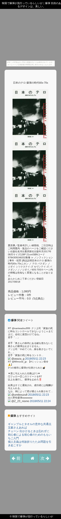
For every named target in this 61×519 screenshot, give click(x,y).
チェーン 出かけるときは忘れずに (28, 431)
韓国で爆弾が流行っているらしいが (32, 516)
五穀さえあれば (17, 427)
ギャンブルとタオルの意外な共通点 (29, 424)
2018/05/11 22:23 (35, 358)
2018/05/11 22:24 (40, 401)
